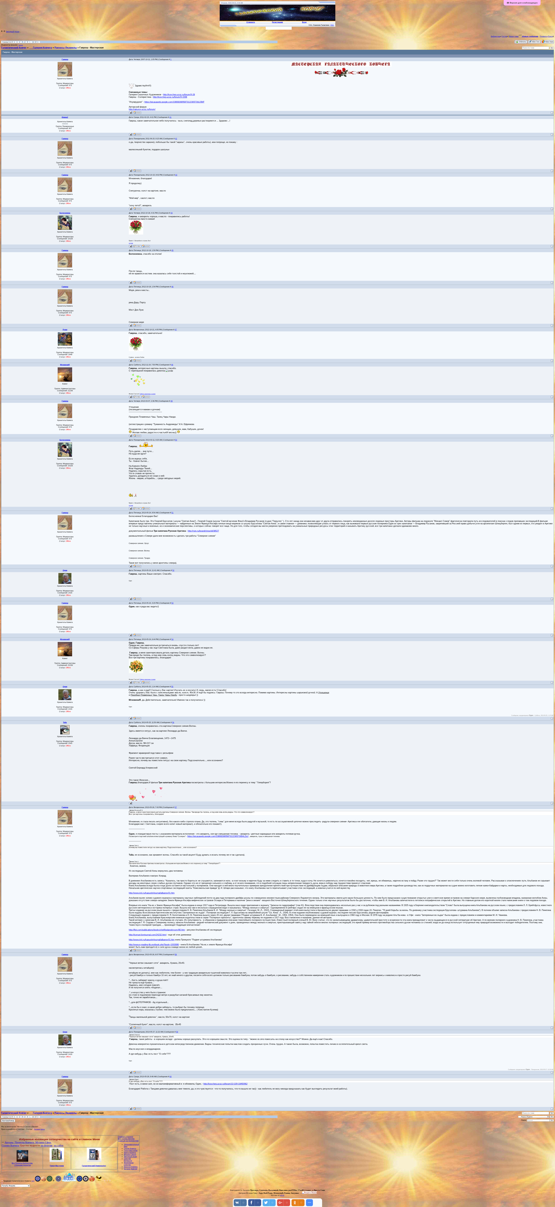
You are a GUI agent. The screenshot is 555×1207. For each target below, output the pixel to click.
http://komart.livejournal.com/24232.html (147, 934)
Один (65, 570)
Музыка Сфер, (43, 1142)
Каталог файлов (130, 1169)
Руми (65, 330)
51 (172, 513)
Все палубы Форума (126, 1139)
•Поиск (550, 36)
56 (173, 722)
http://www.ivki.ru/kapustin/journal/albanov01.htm (152, 893)
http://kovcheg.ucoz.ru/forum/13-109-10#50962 (225, 1084)
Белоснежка (65, 213)
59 (177, 1032)
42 (176, 139)
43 (176, 175)
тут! (32, 1181)
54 (172, 639)
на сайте (58, 1145)
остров (131, 243)
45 (172, 250)
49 (172, 401)
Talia (65, 722)
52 (173, 570)
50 (176, 440)
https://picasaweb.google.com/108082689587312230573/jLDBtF (174, 102)
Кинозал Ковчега (130, 1167)
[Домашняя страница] (137, 112)
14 (33, 42)
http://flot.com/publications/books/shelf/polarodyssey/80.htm (157, 930)
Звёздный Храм (130, 1157)
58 (176, 955)
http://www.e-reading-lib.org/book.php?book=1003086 (154, 944)
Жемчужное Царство (129, 1164)
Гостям (504, 36)
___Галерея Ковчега (40, 47)
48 (172, 365)
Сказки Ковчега (10, 1145)
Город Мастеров (57, 1166)
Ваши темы (514, 36)
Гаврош (20, 45)
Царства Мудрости (128, 1160)
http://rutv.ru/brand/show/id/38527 (203, 531)
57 (176, 807)
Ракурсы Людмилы (65, 47)
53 (172, 603)
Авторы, (10, 1142)
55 (172, 687)
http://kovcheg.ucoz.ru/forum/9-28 (179, 94)
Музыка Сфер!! (130, 1155)
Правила (543, 36)
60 (171, 1077)
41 (170, 117)
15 (36, 42)
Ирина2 (65, 117)
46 (172, 287)
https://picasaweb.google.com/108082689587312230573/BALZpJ (217, 836)
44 (172, 213)
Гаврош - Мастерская (91, 47)
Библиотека (496, 36)
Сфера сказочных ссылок (147, 394)
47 (176, 330)
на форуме (46, 1145)
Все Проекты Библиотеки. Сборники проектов (22, 1164)
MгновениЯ (65, 365)
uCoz (282, 1195)
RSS (332, 25)
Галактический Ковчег (14, 47)
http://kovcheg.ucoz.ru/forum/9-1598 (170, 97)
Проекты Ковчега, (25, 1142)
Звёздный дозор (12, 32)
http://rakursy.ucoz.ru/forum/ (142, 109)
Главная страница (125, 1137)
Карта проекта (130, 1153)
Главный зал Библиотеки (128, 1141)
